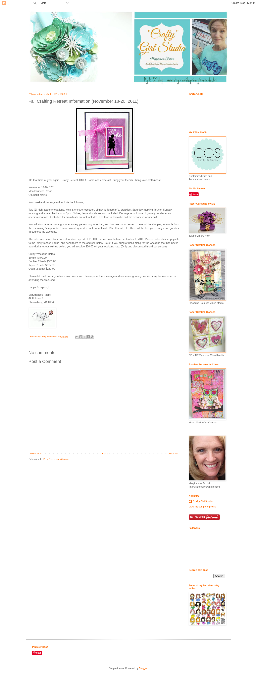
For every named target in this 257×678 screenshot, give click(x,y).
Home (105, 453)
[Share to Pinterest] (92, 337)
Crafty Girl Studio (202, 501)
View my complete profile (202, 506)
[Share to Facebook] (88, 337)
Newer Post (36, 453)
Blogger (143, 668)
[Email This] (77, 337)
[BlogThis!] (81, 337)
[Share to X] (85, 337)
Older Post (173, 453)
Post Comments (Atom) (55, 459)
